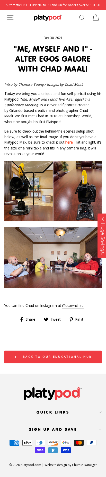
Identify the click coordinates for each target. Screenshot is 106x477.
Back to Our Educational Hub (56, 357)
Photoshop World (77, 115)
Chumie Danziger (84, 465)
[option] (53, 5)
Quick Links (53, 412)
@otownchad (73, 305)
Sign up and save (53, 429)
